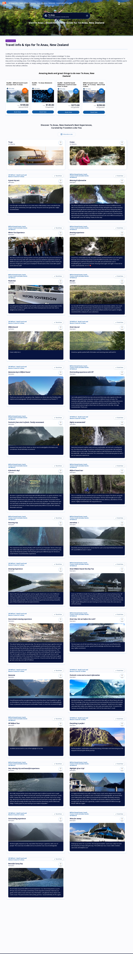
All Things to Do (13, 3)
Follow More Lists (67, 134)
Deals (21, 3)
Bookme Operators (129, 3)
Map (71, 3)
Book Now (17, 112)
